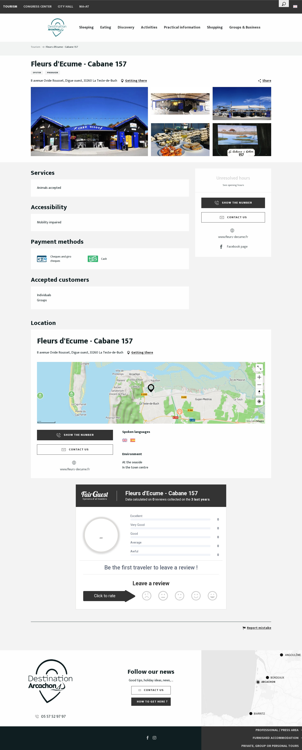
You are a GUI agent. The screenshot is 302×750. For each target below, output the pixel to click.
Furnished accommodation (276, 738)
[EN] (295, 6)
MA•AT (84, 6)
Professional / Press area (277, 730)
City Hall (65, 6)
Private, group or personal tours (270, 746)
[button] (284, 3)
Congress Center (37, 6)
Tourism (10, 6)
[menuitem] (57, 27)
